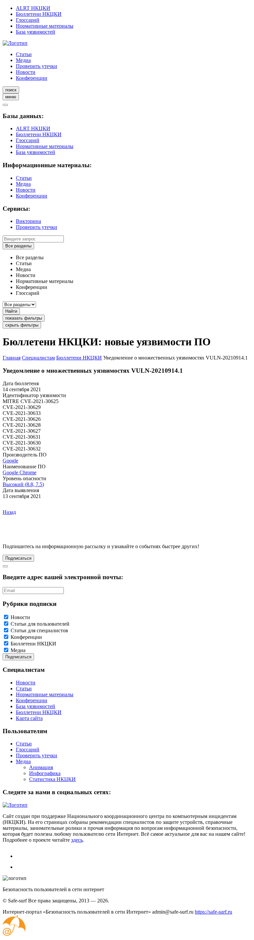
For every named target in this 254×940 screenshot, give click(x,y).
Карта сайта (29, 718)
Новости (25, 72)
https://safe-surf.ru (213, 912)
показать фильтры (23, 318)
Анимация (41, 767)
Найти (11, 311)
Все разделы (18, 245)
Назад (9, 512)
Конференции (31, 78)
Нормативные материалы (44, 26)
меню (10, 96)
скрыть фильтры (21, 325)
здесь (77, 840)
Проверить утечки (36, 66)
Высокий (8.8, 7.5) (23, 484)
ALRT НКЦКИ (33, 8)
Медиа (23, 60)
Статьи (24, 54)
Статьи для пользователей (40, 624)
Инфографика (45, 773)
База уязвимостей (35, 32)
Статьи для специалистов (39, 630)
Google (10, 460)
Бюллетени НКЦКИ (39, 14)
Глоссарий (27, 20)
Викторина (28, 221)
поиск (11, 89)
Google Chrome (19, 472)
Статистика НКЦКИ (52, 779)
